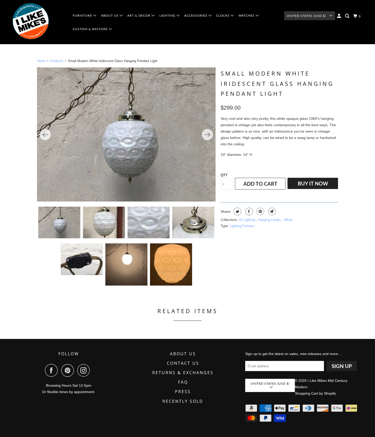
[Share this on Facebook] (248, 211)
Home (41, 61)
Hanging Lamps (270, 220)
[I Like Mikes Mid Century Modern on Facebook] (52, 370)
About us (183, 354)
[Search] (347, 16)
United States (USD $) (307, 16)
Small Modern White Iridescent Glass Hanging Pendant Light (277, 83)
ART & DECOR (139, 15)
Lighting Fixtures (242, 226)
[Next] (207, 134)
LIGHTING (168, 15)
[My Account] (339, 16)
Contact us (183, 363)
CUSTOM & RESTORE (91, 29)
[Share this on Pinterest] (259, 211)
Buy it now (313, 183)
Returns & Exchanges (183, 372)
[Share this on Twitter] (236, 211)
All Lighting (247, 220)
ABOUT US (110, 15)
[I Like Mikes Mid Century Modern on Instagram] (85, 370)
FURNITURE (83, 15)
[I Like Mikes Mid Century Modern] (38, 22)
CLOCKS (223, 15)
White (288, 220)
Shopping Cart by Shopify (315, 393)
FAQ (183, 382)
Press (183, 391)
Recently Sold (182, 401)
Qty (224, 175)
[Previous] (45, 134)
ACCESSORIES (196, 15)
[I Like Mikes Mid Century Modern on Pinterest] (68, 370)
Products (57, 61)
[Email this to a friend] (271, 211)
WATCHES (247, 15)
